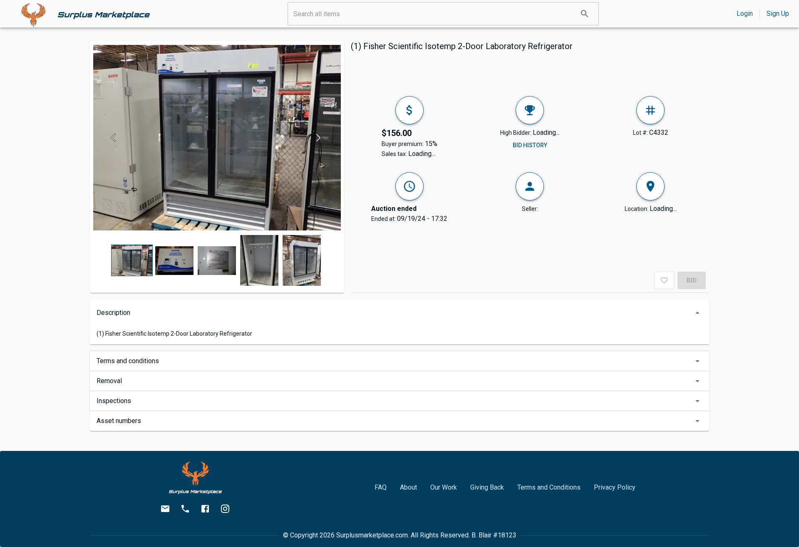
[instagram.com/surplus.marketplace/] (225, 508)
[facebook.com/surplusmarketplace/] (205, 508)
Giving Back (487, 487)
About (408, 487)
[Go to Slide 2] (174, 261)
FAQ (381, 487)
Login (745, 13)
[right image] (318, 137)
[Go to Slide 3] (217, 261)
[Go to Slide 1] (132, 260)
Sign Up (778, 13)
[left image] (115, 137)
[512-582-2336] (185, 508)
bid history (530, 145)
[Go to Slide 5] (302, 260)
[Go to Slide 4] (259, 260)
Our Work (443, 487)
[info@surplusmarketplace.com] (165, 508)
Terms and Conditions (549, 487)
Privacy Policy (614, 487)
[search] (584, 13)
